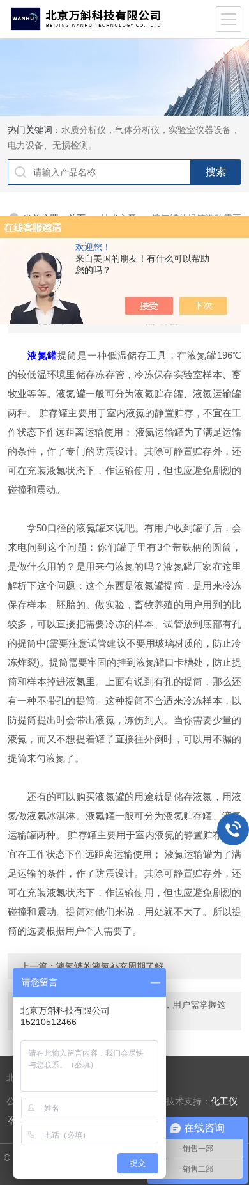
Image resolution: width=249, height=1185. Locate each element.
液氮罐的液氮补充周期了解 (109, 966)
